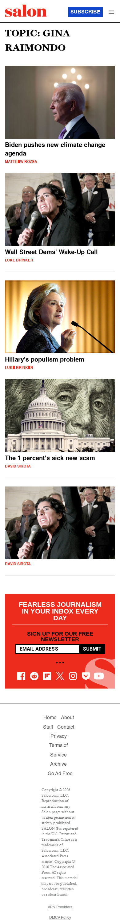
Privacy (58, 736)
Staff (48, 727)
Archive (58, 764)
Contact (65, 727)
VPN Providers (60, 907)
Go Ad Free (60, 774)
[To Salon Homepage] (26, 11)
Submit (92, 649)
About (67, 717)
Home (50, 717)
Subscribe (85, 12)
